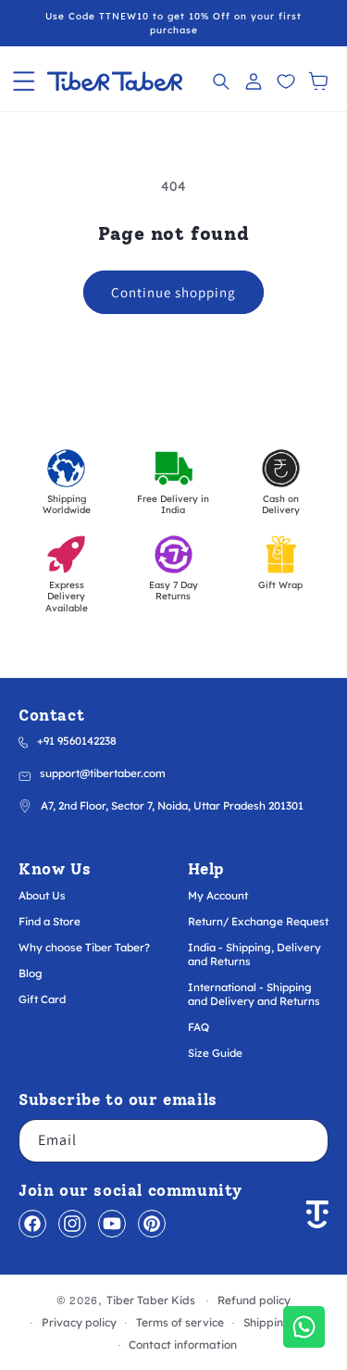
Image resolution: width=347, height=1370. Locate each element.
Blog (31, 973)
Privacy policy (79, 1322)
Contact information (183, 1344)
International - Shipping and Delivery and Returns (254, 994)
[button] (23, 81)
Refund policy (254, 1300)
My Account (218, 895)
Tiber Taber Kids (150, 1300)
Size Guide (215, 1053)
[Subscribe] (307, 1141)
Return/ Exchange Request (258, 921)
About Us (42, 895)
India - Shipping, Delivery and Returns (254, 954)
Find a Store (50, 921)
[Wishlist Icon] (285, 81)
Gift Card (42, 999)
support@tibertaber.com (103, 773)
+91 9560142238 (77, 741)
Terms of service (180, 1322)
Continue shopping (173, 292)
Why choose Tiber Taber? (84, 947)
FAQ (198, 1027)
